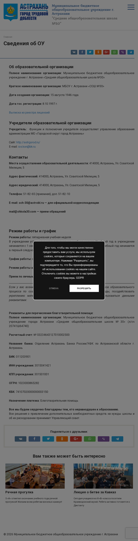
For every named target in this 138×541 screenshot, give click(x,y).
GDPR (80, 277)
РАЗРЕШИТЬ (84, 288)
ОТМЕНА (54, 288)
